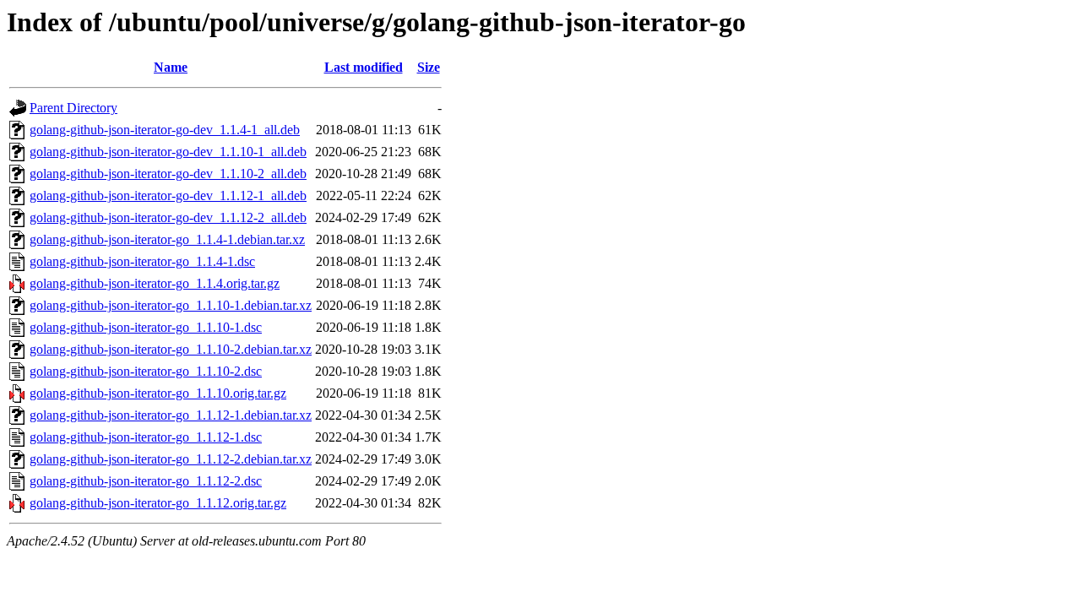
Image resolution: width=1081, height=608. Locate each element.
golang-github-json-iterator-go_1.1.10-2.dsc (146, 371)
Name (170, 67)
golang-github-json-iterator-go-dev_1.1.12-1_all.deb (168, 195)
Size (428, 67)
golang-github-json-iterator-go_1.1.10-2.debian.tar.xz (171, 349)
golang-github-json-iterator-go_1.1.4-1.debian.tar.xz (167, 239)
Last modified (363, 67)
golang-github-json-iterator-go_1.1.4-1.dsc (142, 261)
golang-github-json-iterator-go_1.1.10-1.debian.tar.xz (171, 305)
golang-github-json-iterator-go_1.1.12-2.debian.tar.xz (171, 459)
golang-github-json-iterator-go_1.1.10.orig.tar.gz (158, 393)
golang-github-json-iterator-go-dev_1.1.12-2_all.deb (168, 217)
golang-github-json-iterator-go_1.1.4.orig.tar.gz (155, 283)
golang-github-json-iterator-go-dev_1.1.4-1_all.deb (165, 129)
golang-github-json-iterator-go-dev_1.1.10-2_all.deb (168, 173)
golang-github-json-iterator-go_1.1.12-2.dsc (146, 481)
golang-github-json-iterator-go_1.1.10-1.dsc (146, 327)
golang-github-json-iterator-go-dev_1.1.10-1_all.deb (168, 151)
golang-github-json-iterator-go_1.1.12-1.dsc (146, 437)
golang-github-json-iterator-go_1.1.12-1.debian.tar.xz (171, 415)
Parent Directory (73, 107)
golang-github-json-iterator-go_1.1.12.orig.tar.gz (158, 503)
